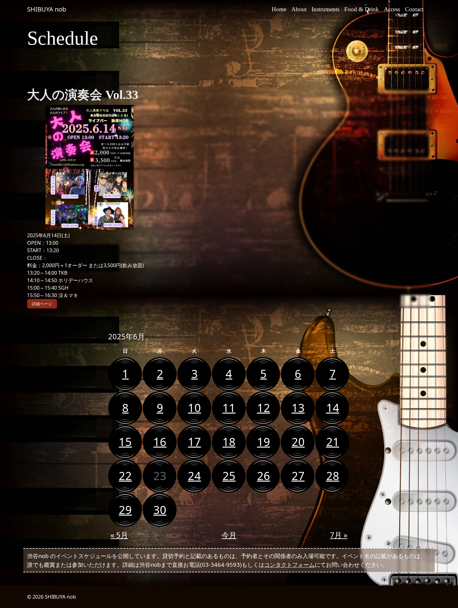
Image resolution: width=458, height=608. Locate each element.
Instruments (325, 9)
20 (298, 441)
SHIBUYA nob (46, 9)
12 (263, 407)
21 (332, 441)
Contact (414, 9)
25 (229, 475)
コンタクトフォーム (289, 564)
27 (298, 475)
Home (279, 9)
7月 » (338, 535)
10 (194, 407)
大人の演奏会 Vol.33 (82, 95)
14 (332, 407)
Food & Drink (361, 9)
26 (263, 475)
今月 (229, 535)
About (299, 9)
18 (229, 441)
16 (159, 441)
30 (159, 509)
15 (125, 441)
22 (125, 475)
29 (125, 509)
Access (392, 9)
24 (194, 475)
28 (332, 475)
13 (298, 407)
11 (229, 407)
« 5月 (119, 535)
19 (263, 441)
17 (194, 441)
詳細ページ (42, 303)
